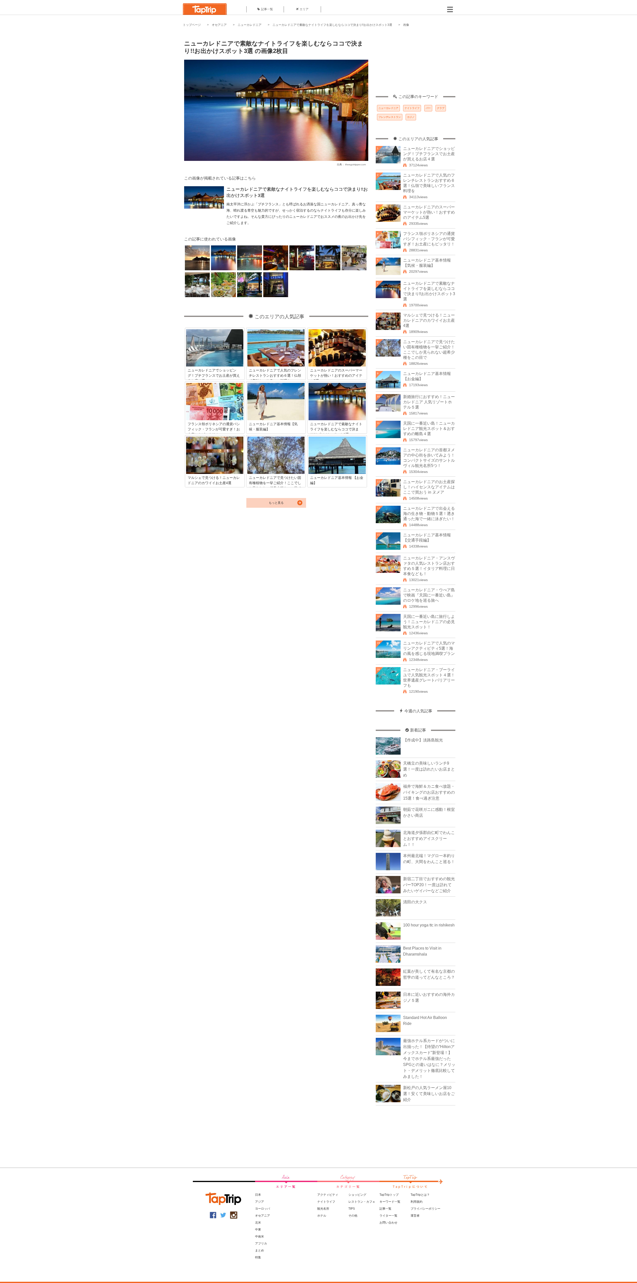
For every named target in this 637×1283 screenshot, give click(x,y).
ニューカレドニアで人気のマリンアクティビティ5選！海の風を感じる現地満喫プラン (429, 648)
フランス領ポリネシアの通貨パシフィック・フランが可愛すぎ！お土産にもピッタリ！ (429, 238)
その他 (352, 1215)
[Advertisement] (415, 63)
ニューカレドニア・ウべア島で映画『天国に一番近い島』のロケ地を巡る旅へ (429, 595)
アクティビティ (327, 1194)
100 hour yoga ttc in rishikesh (429, 925)
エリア (304, 9)
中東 (258, 1229)
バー (428, 108)
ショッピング (357, 1194)
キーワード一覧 (389, 1201)
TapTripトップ (389, 1194)
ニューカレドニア (250, 25)
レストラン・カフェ (361, 1201)
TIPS (351, 1208)
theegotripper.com (355, 164)
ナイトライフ (412, 108)
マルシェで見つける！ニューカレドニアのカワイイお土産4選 (429, 320)
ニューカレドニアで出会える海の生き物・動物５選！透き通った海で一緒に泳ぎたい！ (429, 513)
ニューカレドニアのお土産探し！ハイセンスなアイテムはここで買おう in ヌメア (429, 487)
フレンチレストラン (389, 117)
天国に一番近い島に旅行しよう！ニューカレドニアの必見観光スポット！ (429, 621)
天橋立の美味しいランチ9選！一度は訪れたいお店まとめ (429, 769)
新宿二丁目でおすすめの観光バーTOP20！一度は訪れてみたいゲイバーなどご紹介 (429, 885)
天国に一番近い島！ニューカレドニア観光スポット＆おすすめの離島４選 (429, 428)
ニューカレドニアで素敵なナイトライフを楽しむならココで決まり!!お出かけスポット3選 (332, 25)
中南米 (259, 1236)
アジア (259, 1201)
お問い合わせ (388, 1222)
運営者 (415, 1215)
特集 (258, 1257)
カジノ (411, 117)
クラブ (440, 108)
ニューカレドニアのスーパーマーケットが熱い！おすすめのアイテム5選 (429, 212)
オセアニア (219, 25)
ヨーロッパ (262, 1208)
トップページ (192, 25)
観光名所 (323, 1208)
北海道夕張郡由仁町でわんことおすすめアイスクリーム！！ (429, 838)
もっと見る (276, 502)
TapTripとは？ (420, 1194)
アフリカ (261, 1243)
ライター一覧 (388, 1215)
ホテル (321, 1215)
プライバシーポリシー (425, 1208)
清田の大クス (415, 902)
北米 (258, 1222)
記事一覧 (267, 9)
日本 (258, 1194)
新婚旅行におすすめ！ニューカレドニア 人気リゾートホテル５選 (429, 402)
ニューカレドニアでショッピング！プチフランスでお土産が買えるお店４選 (429, 153)
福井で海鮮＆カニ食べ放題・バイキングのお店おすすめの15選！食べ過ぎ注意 (429, 792)
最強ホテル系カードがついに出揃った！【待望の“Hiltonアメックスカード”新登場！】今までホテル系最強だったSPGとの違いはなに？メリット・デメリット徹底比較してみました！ (429, 1059)
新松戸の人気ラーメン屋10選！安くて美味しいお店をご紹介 (429, 1094)
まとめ (259, 1250)
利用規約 (417, 1201)
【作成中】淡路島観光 (423, 740)
